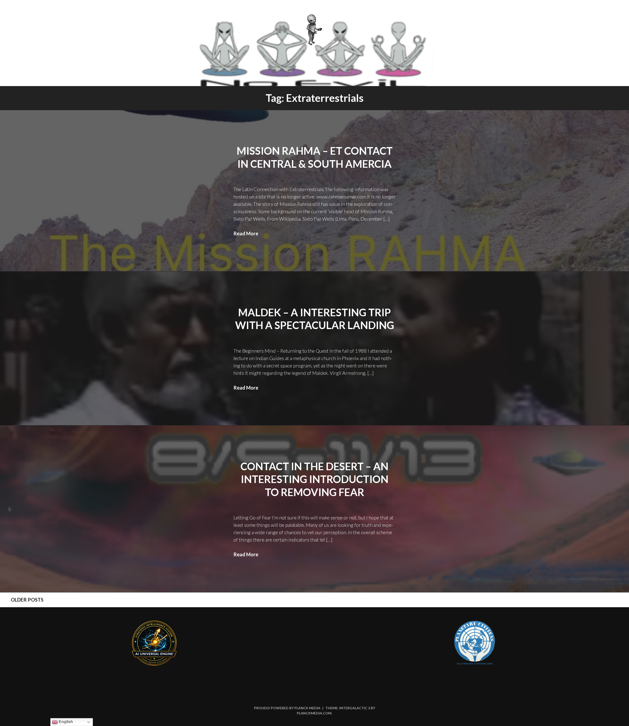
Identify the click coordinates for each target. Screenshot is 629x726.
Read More (245, 233)
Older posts (27, 600)
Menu (611, 10)
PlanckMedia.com (314, 713)
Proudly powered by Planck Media (287, 708)
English (65, 722)
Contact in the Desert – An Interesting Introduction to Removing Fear (314, 479)
